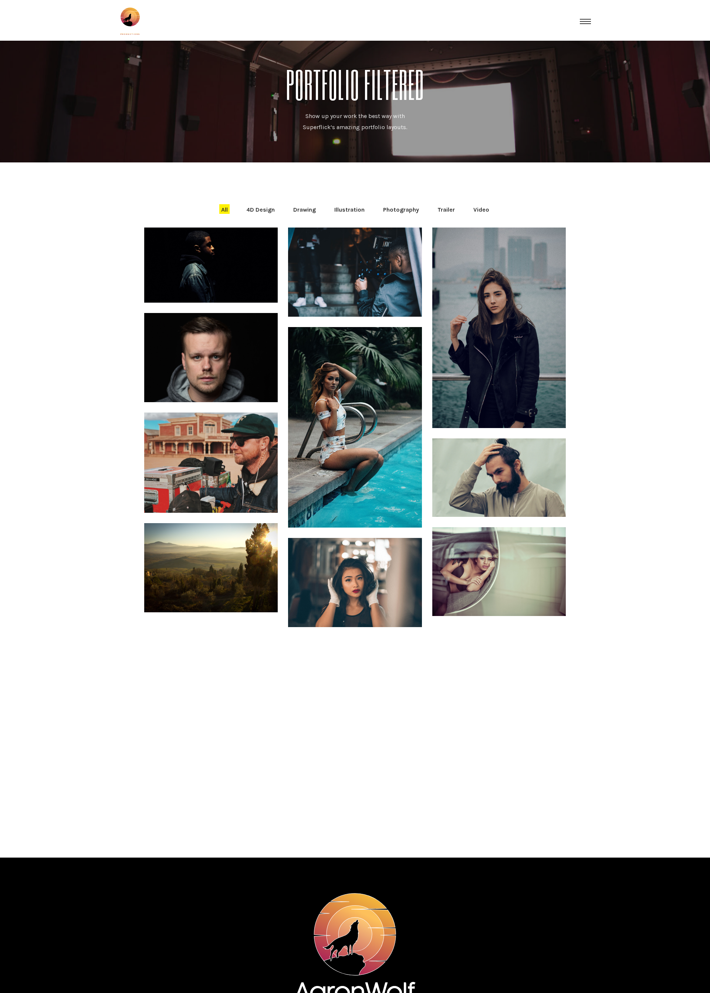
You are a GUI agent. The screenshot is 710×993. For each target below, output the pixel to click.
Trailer (446, 209)
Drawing (304, 209)
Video (481, 209)
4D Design (260, 209)
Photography (401, 209)
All (224, 209)
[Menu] (585, 21)
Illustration (349, 209)
